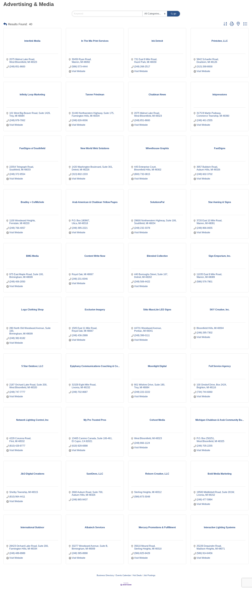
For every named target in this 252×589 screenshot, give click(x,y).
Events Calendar (123, 575)
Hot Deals (137, 575)
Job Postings (149, 575)
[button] (5, 24)
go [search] (175, 13)
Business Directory (105, 575)
